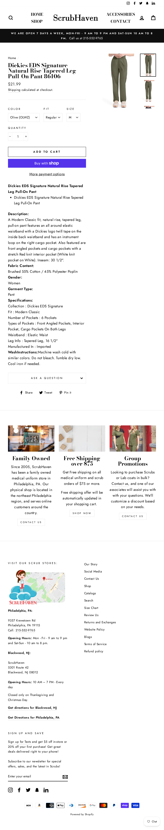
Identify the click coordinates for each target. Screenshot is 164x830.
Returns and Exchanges (100, 622)
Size (71, 109)
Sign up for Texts (19, 742)
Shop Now (82, 513)
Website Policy (94, 629)
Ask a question (47, 378)
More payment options (47, 174)
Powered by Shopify (82, 814)
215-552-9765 (25, 630)
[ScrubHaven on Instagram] (10, 789)
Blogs (88, 637)
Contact (121, 21)
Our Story (90, 564)
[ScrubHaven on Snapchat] (37, 789)
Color (14, 109)
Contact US (31, 522)
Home (37, 14)
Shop (37, 21)
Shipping (14, 90)
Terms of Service (95, 644)
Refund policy (93, 651)
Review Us (91, 615)
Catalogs (90, 593)
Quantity (17, 128)
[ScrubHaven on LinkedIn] (46, 789)
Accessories (120, 14)
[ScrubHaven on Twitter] (28, 789)
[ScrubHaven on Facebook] (19, 789)
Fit (46, 109)
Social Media (93, 571)
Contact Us (133, 516)
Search (88, 600)
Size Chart (91, 608)
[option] (82, 36)
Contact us (120, 483)
